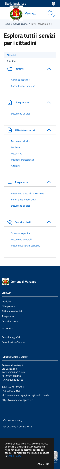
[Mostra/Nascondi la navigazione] (6, 13)
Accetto (43, 464)
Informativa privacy (12, 420)
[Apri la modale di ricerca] (51, 13)
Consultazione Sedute (13, 342)
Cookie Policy (14, 456)
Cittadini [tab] (11, 55)
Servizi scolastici (10, 321)
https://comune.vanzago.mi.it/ (17, 400)
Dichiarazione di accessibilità (17, 426)
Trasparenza (8, 316)
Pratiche (6, 301)
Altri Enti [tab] (11, 61)
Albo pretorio (8, 306)
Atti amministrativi (12, 311)
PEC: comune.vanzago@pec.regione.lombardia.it (26, 395)
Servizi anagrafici (11, 337)
